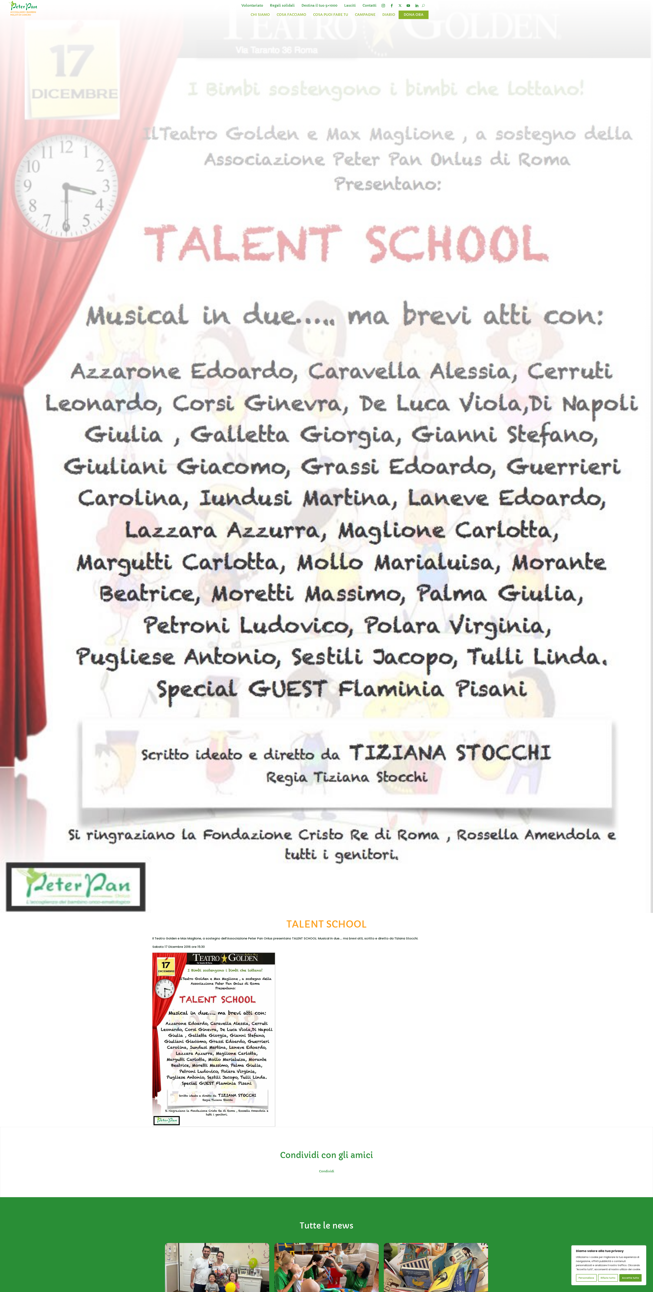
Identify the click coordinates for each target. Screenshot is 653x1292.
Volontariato (252, 5)
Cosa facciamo (291, 15)
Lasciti (350, 5)
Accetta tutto (630, 1278)
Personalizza (586, 1278)
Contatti (369, 5)
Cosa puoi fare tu (330, 15)
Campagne (365, 15)
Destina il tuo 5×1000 (319, 5)
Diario (388, 15)
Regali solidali (282, 5)
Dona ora (413, 15)
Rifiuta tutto (608, 1278)
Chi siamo (260, 15)
